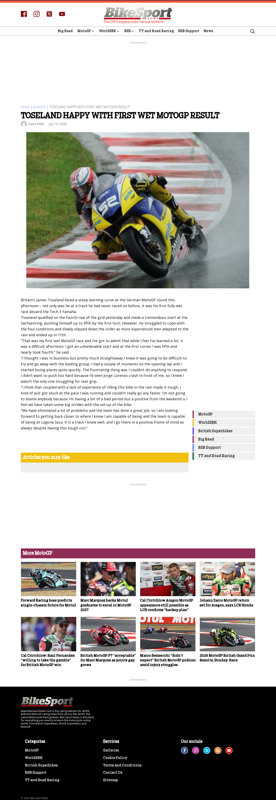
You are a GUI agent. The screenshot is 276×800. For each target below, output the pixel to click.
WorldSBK (107, 31)
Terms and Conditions (122, 765)
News (208, 31)
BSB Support (188, 31)
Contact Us (112, 773)
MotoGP (84, 31)
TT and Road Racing (156, 31)
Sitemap (110, 780)
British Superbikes (215, 431)
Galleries (111, 750)
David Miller (36, 124)
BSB (127, 31)
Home (25, 107)
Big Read (65, 31)
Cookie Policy (115, 758)
